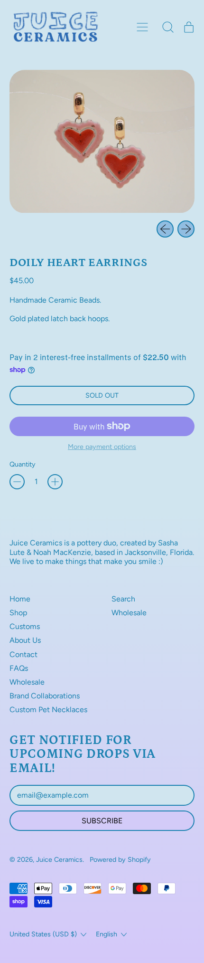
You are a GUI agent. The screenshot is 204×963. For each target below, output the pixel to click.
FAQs (18, 668)
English (106, 934)
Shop (18, 612)
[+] (55, 481)
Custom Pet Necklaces (48, 709)
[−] (17, 481)
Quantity (22, 464)
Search (123, 598)
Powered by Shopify (120, 859)
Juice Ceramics (59, 859)
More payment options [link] (102, 447)
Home (19, 598)
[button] (168, 27)
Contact (23, 654)
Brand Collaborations (44, 695)
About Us (25, 640)
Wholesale (27, 681)
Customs (24, 626)
